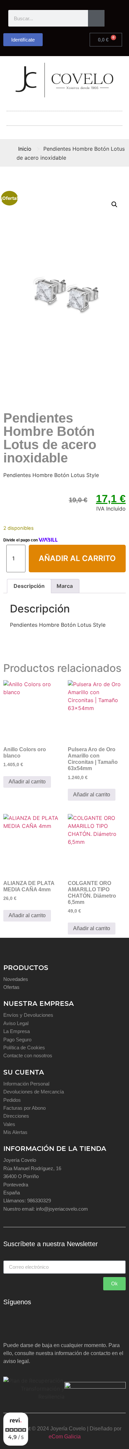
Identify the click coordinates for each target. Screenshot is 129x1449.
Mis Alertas (15, 1132)
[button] (64, 116)
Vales (9, 1124)
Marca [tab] (65, 586)
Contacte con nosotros (27, 1055)
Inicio (24, 148)
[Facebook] (11, 1326)
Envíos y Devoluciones (28, 1015)
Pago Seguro (17, 1039)
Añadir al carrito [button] (27, 781)
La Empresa (16, 1031)
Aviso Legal (15, 1023)
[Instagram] (30, 1326)
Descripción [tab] (29, 586)
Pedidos (12, 1100)
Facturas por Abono (24, 1108)
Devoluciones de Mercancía (33, 1091)
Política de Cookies (24, 1047)
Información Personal (26, 1084)
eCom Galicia (65, 1436)
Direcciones (16, 1116)
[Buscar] (96, 18)
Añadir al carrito (77, 558)
